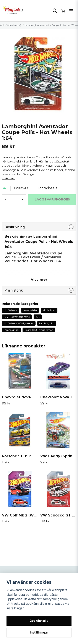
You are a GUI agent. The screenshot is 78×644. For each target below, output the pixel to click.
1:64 (38, 316)
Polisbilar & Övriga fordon (38, 329)
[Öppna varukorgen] (63, 10)
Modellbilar (49, 310)
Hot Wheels (47, 188)
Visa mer (39, 280)
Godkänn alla (39, 620)
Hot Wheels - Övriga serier (18, 323)
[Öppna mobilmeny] (71, 10)
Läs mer (9, 178)
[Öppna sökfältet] (55, 10)
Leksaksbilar (30, 310)
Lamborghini (46, 323)
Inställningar (39, 632)
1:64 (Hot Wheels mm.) (17, 316)
